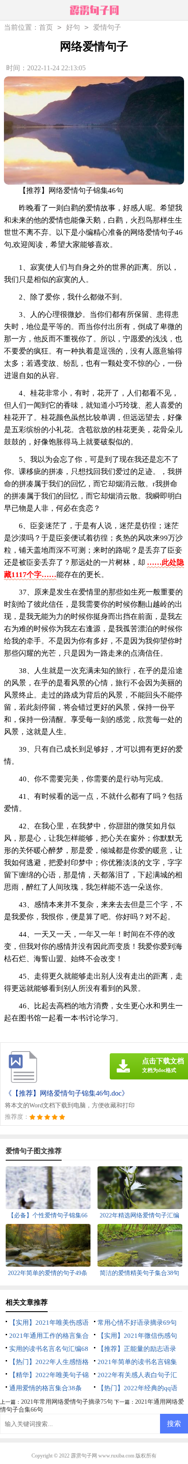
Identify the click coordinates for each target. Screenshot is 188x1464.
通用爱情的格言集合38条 (45, 1388)
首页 (46, 27)
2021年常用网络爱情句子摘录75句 (67, 1402)
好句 (73, 27)
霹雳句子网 (84, 1456)
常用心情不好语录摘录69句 (137, 1322)
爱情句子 (107, 27)
